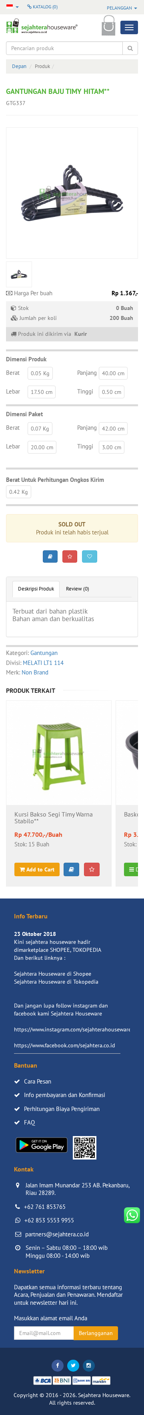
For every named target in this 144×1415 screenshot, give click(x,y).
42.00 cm (113, 428)
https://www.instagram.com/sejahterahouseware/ (73, 1029)
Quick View (59, 774)
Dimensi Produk (26, 359)
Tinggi (85, 391)
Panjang (87, 372)
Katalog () (45, 7)
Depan (19, 66)
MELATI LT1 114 (43, 663)
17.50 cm (41, 392)
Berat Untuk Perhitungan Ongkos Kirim (55, 479)
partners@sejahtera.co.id (57, 1234)
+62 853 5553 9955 (49, 1220)
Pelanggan (120, 8)
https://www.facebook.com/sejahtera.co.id (64, 1045)
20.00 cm (42, 447)
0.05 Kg (40, 373)
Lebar (13, 391)
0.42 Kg (18, 491)
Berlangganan (96, 1333)
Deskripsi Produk (36, 588)
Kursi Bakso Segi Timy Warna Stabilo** (53, 818)
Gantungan (44, 653)
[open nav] (129, 27)
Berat (13, 372)
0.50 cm (111, 392)
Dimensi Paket (24, 414)
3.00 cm (111, 447)
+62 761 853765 (45, 1206)
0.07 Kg (40, 428)
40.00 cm (113, 373)
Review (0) (77, 588)
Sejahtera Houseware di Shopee (52, 973)
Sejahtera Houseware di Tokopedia (56, 981)
